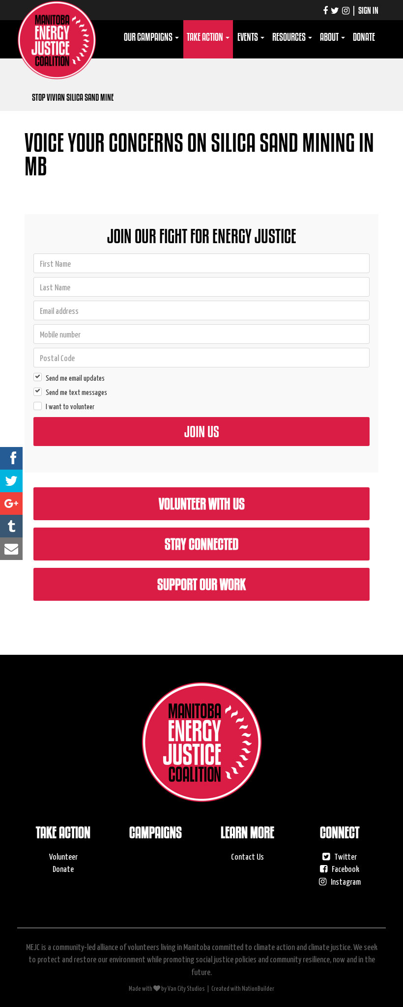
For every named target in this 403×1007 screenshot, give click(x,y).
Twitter (345, 856)
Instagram (345, 881)
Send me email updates (75, 377)
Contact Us (247, 856)
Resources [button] (289, 37)
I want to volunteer (70, 406)
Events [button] (248, 37)
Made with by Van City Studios (167, 988)
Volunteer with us (202, 503)
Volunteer (63, 856)
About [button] (330, 37)
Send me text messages (76, 391)
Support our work (201, 584)
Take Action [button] (206, 37)
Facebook (344, 868)
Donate (364, 37)
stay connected (201, 544)
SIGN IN (368, 10)
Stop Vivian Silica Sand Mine (73, 97)
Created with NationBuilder (242, 988)
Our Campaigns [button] (149, 37)
